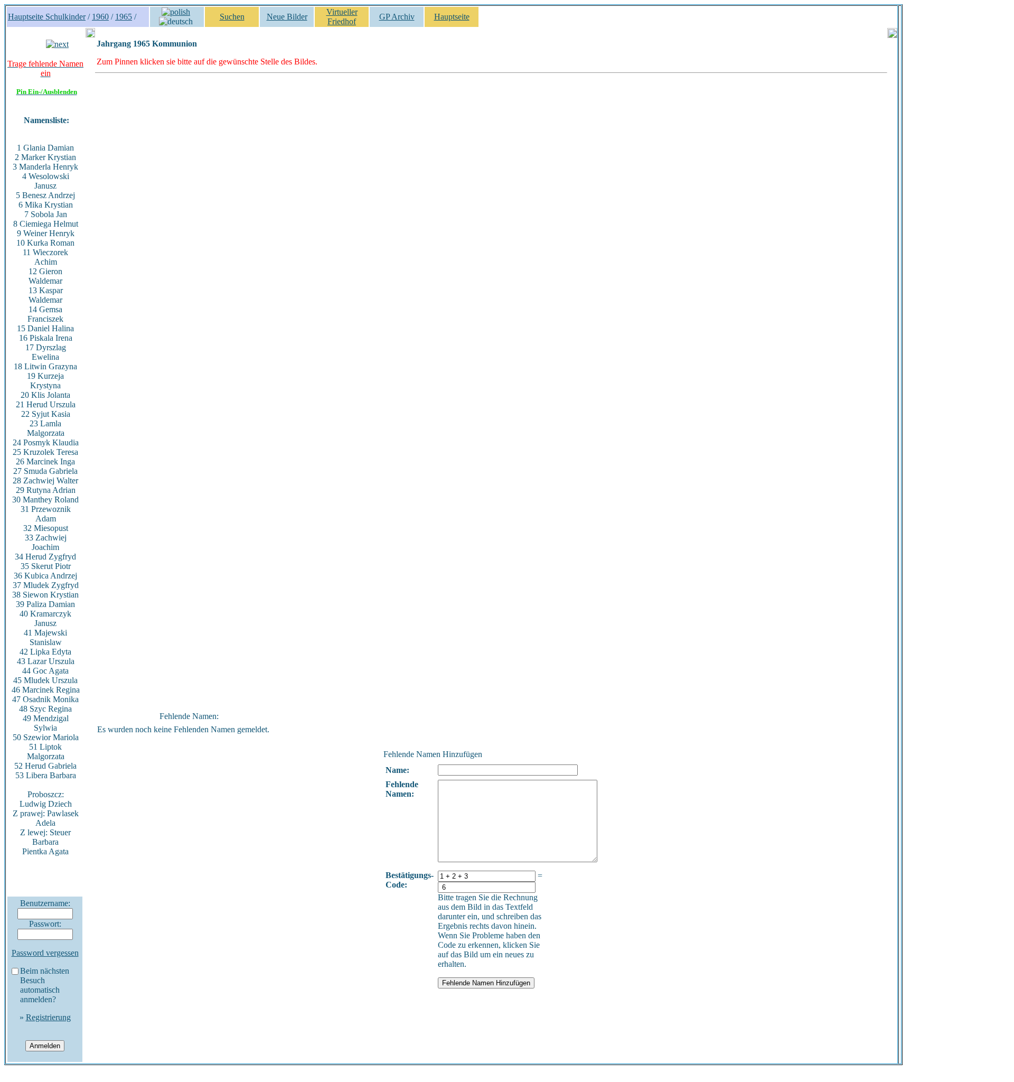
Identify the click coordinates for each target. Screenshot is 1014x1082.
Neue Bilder (287, 16)
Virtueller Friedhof (342, 16)
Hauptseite (452, 16)
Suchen (232, 16)
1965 (123, 16)
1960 (100, 16)
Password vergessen (45, 952)
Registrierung (48, 1017)
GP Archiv (397, 16)
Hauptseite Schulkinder (47, 16)
